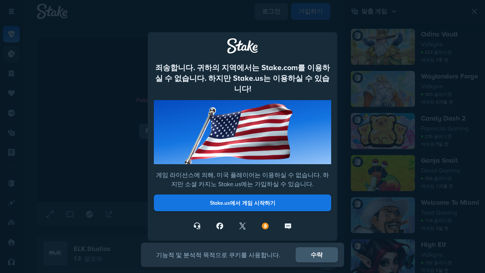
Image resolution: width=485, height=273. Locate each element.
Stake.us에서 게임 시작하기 (242, 203)
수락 (317, 254)
